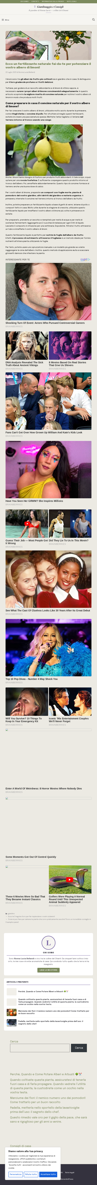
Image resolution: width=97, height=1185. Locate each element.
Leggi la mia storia (48, 970)
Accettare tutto (48, 1174)
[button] (93, 19)
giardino (11, 914)
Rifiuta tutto (31, 1174)
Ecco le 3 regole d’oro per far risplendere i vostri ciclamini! (31, 916)
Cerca (14, 1041)
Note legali (72, 1)
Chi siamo (24, 1)
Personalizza (15, 1174)
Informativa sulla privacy (53, 1)
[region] (33, 1163)
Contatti (35, 1)
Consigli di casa (20, 1146)
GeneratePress (66, 1179)
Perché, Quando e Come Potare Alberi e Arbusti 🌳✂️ (46, 1074)
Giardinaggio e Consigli (50, 6)
